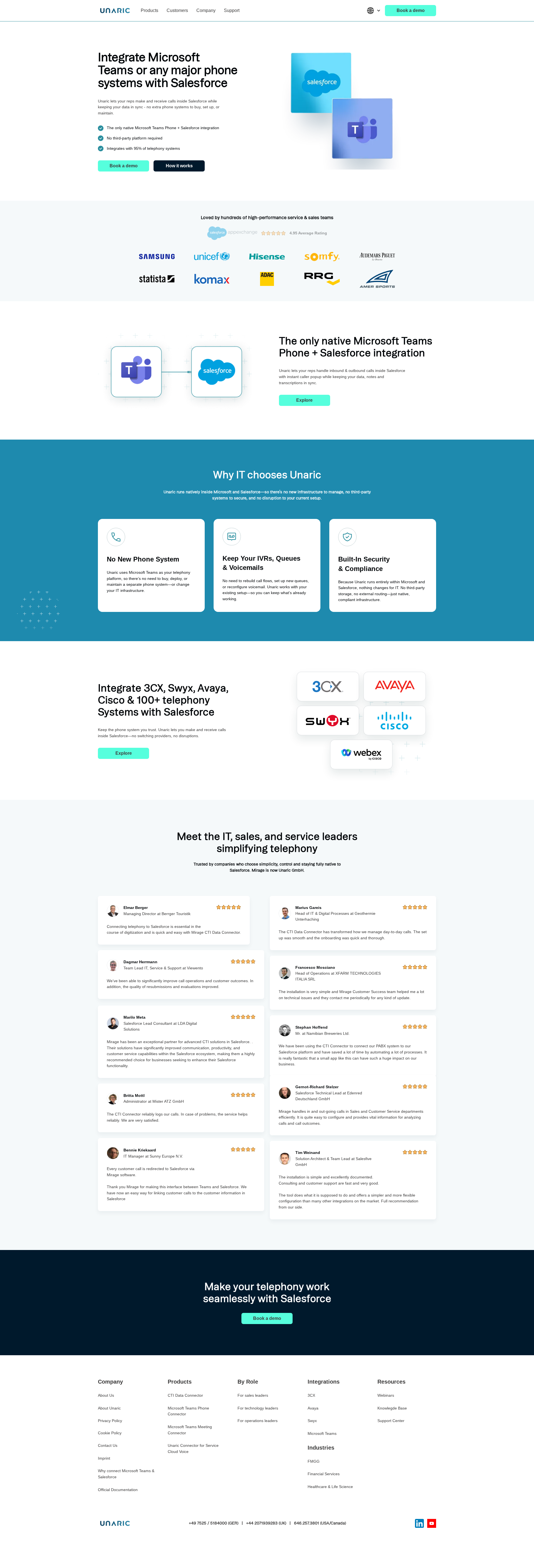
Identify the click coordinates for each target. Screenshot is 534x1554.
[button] (149, 11)
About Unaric (109, 1408)
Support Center (390, 1420)
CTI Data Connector (185, 1395)
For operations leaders (258, 1420)
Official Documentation (118, 1489)
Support (231, 10)
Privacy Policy (110, 1420)
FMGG (314, 1461)
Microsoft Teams (322, 1433)
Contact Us (107, 1445)
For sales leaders (253, 1395)
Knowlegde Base (392, 1408)
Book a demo (411, 10)
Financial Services (324, 1474)
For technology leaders (258, 1408)
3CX (311, 1395)
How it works (179, 165)
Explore (304, 400)
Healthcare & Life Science (330, 1486)
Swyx (312, 1420)
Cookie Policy (110, 1433)
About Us (106, 1395)
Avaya (313, 1408)
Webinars (385, 1395)
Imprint (104, 1458)
